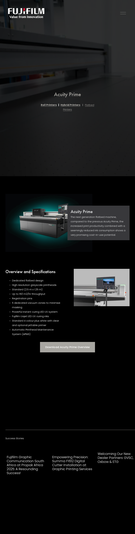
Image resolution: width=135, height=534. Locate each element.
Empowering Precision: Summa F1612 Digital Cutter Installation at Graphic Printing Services (72, 463)
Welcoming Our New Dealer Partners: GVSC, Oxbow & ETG (115, 457)
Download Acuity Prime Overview (67, 347)
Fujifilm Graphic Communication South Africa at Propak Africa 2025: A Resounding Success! (25, 465)
